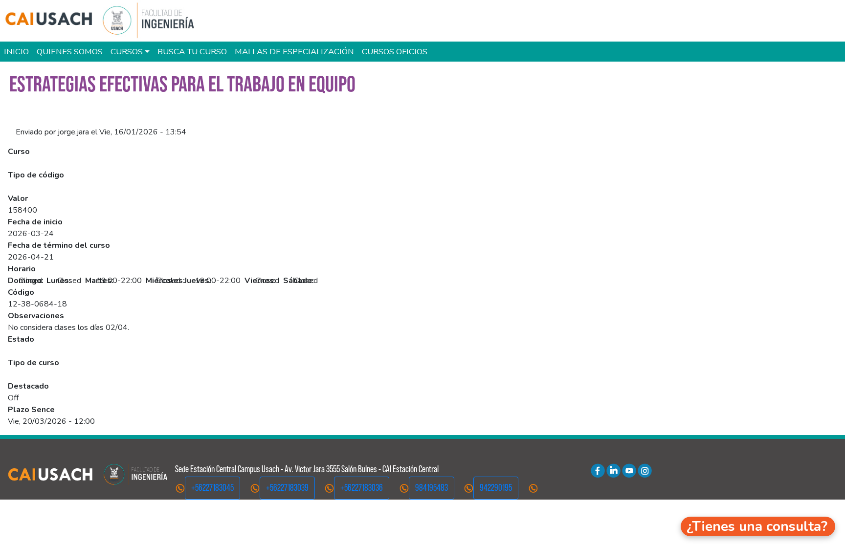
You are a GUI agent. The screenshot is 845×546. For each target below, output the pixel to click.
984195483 (431, 487)
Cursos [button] (127, 51)
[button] (758, 526)
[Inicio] (104, 21)
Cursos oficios (394, 51)
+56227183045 (212, 487)
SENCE (20, 186)
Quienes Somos (70, 51)
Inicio (16, 51)
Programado (29, 351)
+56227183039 (287, 487)
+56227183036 (361, 487)
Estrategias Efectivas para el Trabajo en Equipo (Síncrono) (105, 163)
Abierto (21, 374)
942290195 (496, 487)
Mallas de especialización (294, 51)
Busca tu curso (192, 51)
